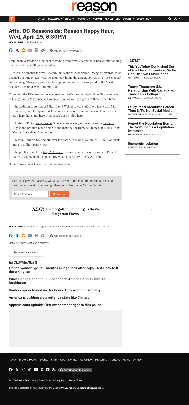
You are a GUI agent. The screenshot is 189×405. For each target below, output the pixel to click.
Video (68, 18)
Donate (127, 18)
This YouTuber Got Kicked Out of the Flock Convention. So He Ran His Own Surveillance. (152, 70)
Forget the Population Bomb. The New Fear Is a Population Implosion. (151, 127)
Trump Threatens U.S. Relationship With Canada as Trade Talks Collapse (151, 90)
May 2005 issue (53, 152)
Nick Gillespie (16, 42)
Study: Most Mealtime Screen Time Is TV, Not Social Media (151, 109)
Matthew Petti (135, 77)
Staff (54, 359)
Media (126, 359)
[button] (177, 18)
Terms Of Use (75, 380)
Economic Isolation (143, 143)
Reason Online (23, 140)
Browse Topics (28, 359)
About (12, 359)
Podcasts (82, 18)
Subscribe (143, 18)
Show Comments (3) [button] (27, 252)
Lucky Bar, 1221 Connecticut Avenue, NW (38, 99)
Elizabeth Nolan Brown (139, 114)
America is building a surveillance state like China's (49, 297)
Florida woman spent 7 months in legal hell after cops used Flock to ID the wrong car (64, 270)
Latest (41, 18)
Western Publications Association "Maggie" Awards (79, 73)
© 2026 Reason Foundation (22, 380)
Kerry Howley (44, 123)
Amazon (138, 359)
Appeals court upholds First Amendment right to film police (55, 304)
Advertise (86, 359)
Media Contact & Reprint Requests (29, 243)
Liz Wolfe (132, 147)
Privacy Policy (60, 380)
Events (44, 359)
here (22, 115)
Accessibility (45, 380)
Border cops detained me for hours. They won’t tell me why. (55, 290)
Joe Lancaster (135, 97)
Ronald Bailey (135, 134)
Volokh (97, 18)
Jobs (62, 359)
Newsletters (112, 18)
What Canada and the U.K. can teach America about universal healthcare (57, 281)
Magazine (54, 18)
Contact (115, 359)
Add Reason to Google (67, 50)
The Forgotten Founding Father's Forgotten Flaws (65, 211)
